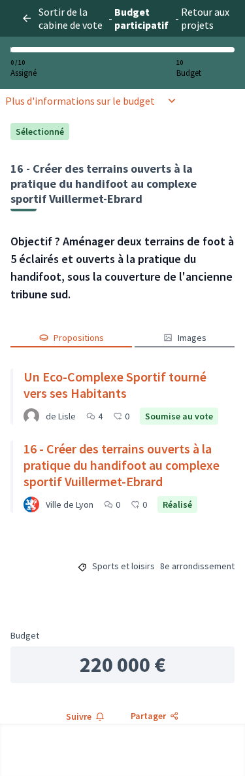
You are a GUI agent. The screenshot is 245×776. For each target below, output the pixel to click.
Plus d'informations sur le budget (80, 100)
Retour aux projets (205, 18)
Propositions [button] (79, 338)
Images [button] (192, 338)
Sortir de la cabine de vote (71, 18)
